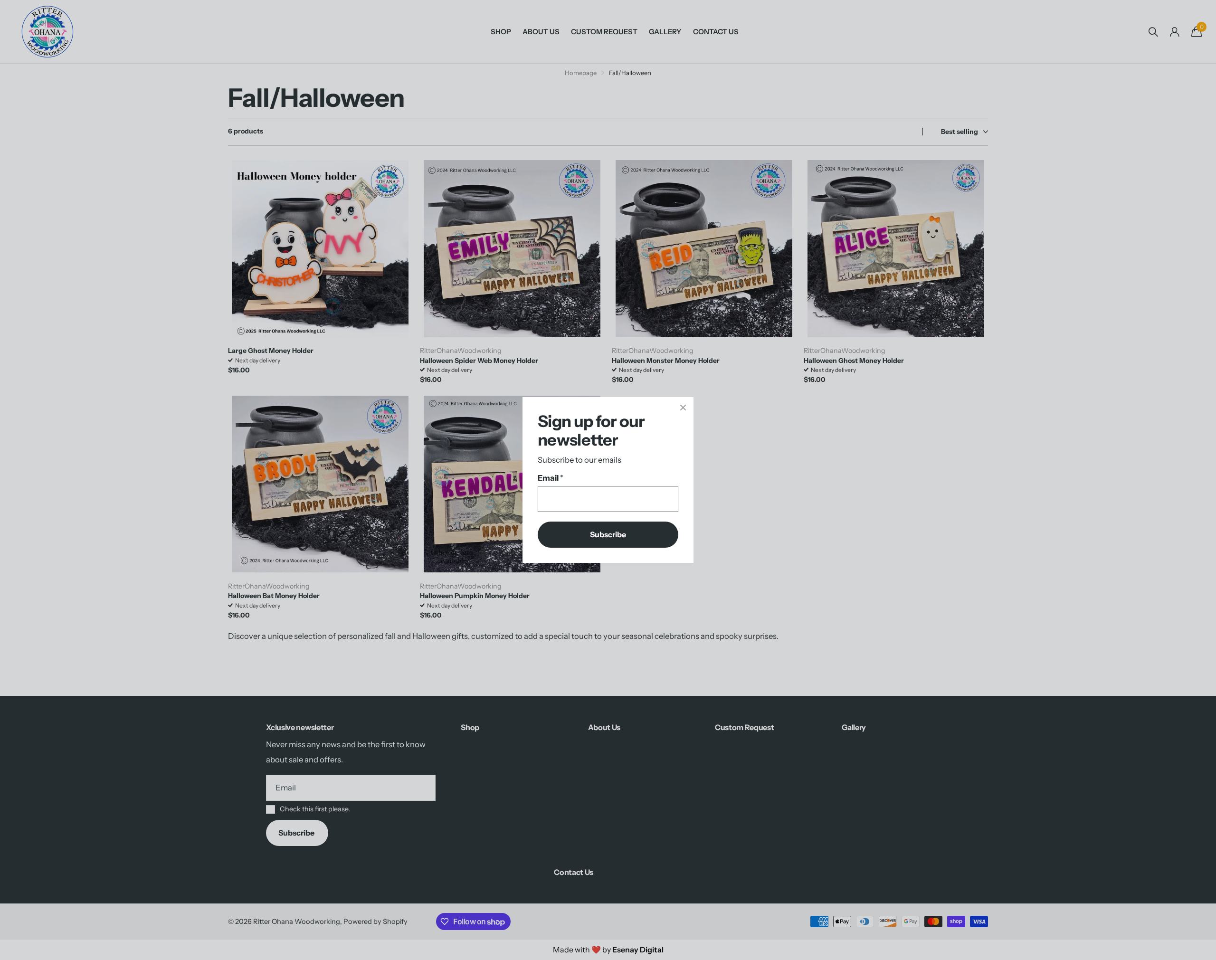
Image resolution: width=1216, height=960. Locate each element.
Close (683, 407)
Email (550, 478)
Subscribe (608, 534)
